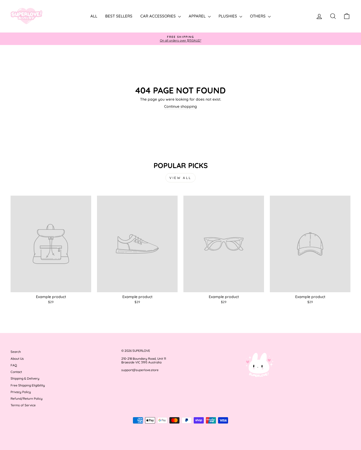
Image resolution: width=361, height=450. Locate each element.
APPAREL (198, 16)
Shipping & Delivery (25, 378)
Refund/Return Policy (27, 398)
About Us (17, 359)
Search (16, 352)
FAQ (14, 365)
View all (180, 178)
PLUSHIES (228, 16)
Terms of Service (23, 405)
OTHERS (258, 16)
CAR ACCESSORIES (158, 16)
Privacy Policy (21, 392)
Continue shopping (180, 106)
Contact (16, 372)
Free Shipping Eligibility (28, 385)
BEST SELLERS (118, 16)
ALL (93, 16)
